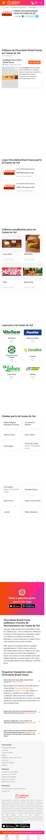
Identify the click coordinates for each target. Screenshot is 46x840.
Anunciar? (5, 750)
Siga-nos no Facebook (9, 774)
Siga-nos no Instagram (9, 777)
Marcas (4, 755)
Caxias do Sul (16, 682)
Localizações (32, 7)
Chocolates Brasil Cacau (18, 7)
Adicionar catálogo (8, 762)
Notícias (4, 765)
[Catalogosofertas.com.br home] (14, 3)
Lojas (7, 7)
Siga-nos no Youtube (8, 779)
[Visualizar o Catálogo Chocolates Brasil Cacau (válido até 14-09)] (10, 77)
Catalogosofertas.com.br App (11, 757)
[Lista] (36, 3)
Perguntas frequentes (9, 748)
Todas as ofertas (7, 752)
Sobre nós (5, 760)
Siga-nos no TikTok (8, 782)
